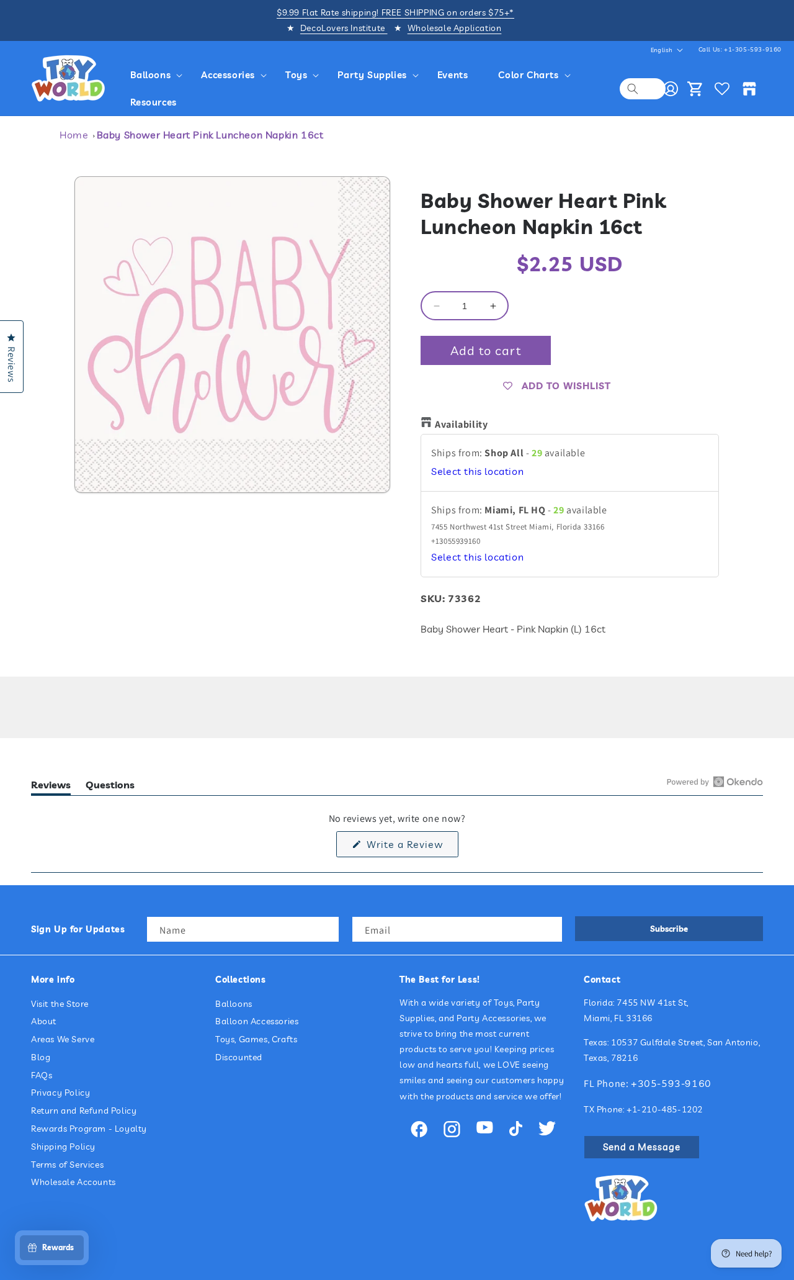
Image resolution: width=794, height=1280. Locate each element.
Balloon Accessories (256, 1021)
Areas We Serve (62, 1039)
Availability (461, 424)
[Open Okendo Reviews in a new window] (715, 781)
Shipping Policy (63, 1146)
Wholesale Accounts (73, 1182)
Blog (40, 1057)
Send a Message (641, 1147)
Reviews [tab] (51, 786)
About (43, 1021)
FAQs (41, 1075)
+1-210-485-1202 (665, 1109)
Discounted (238, 1057)
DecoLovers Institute (344, 28)
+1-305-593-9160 (753, 49)
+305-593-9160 (671, 1083)
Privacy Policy (60, 1092)
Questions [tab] (110, 786)
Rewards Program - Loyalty (89, 1128)
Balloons (233, 1003)
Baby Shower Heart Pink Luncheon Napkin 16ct (210, 134)
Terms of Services (67, 1164)
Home (74, 134)
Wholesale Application (455, 28)
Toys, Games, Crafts (256, 1039)
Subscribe (669, 929)
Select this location (477, 471)
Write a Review (411, 847)
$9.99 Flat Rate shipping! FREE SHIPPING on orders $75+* (395, 12)
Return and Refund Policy (83, 1110)
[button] (158, 75)
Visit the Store (60, 1003)
